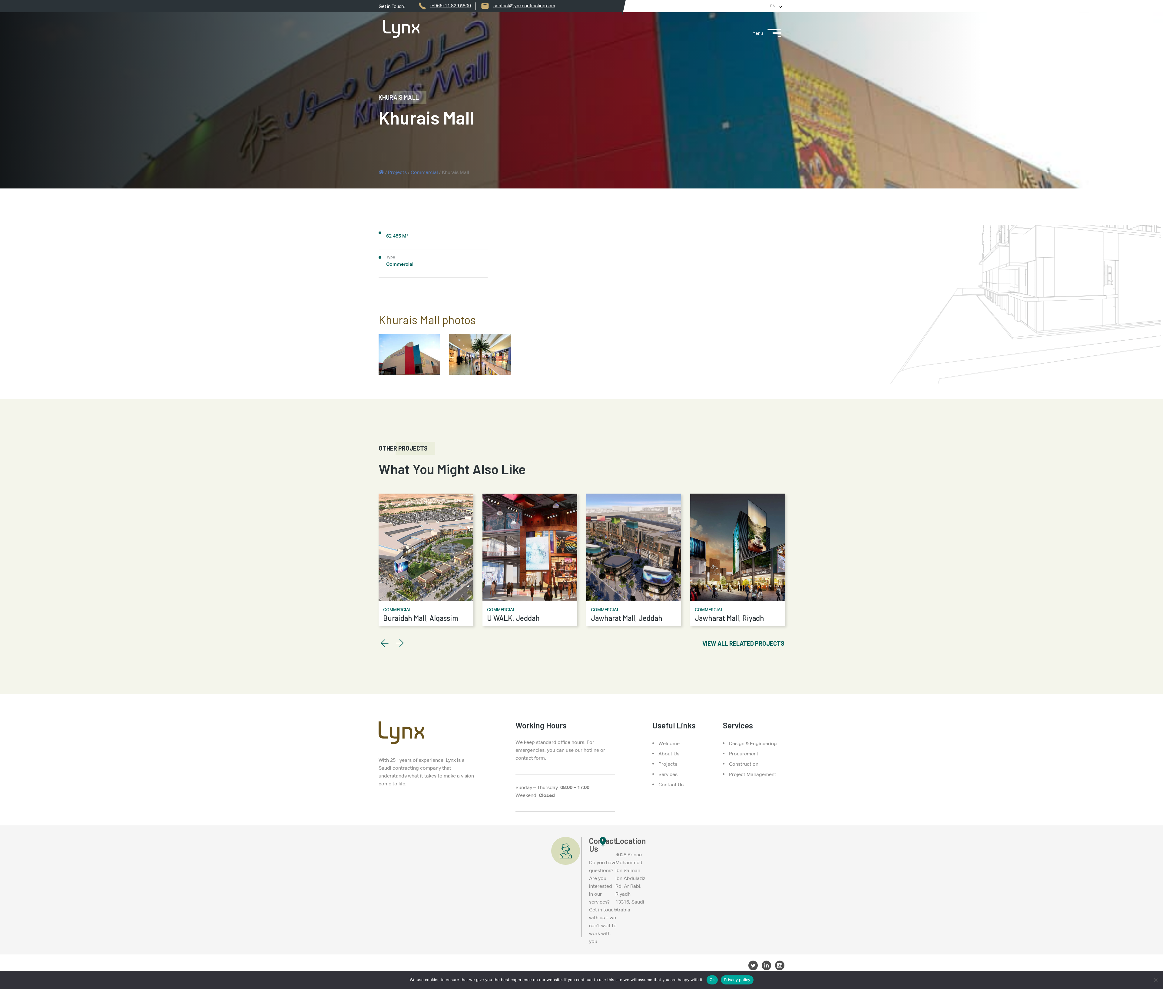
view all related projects (743, 643)
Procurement (743, 754)
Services (668, 774)
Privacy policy (737, 979)
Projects (397, 172)
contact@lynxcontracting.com (524, 5)
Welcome (669, 743)
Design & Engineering (753, 743)
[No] (1155, 980)
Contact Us (671, 785)
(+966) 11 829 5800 (450, 5)
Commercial (424, 172)
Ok (712, 979)
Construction (743, 764)
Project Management (752, 774)
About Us (668, 754)
